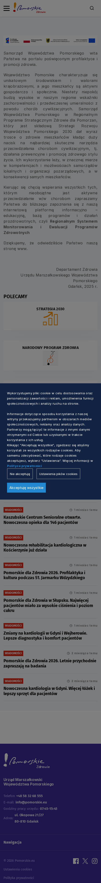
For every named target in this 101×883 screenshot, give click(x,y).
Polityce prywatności (24, 466)
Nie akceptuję (20, 474)
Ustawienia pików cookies (58, 474)
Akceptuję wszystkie (26, 487)
